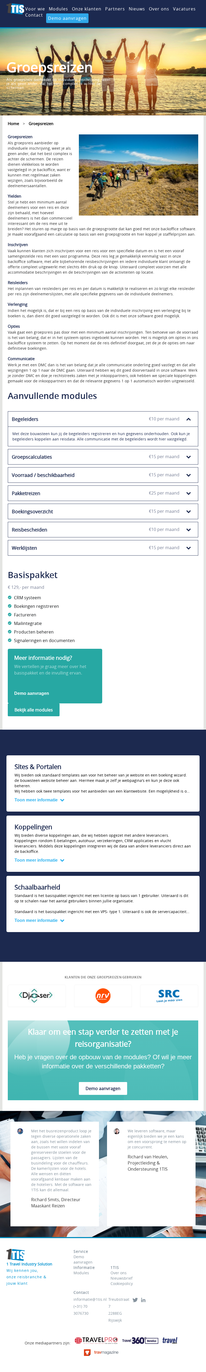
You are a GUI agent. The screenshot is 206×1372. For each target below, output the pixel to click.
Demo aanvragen (67, 18)
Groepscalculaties (95, 457)
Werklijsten (95, 548)
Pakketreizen (95, 493)
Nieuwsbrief (122, 1278)
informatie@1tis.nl (90, 1299)
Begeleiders (95, 419)
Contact (34, 15)
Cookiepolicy (122, 1283)
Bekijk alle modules (33, 710)
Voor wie (35, 9)
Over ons (159, 9)
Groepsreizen (41, 123)
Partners (115, 9)
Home (13, 123)
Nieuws (137, 9)
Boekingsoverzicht (95, 511)
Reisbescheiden (95, 529)
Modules (58, 9)
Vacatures (184, 9)
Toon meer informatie (36, 800)
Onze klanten (86, 9)
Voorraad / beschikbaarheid (95, 475)
